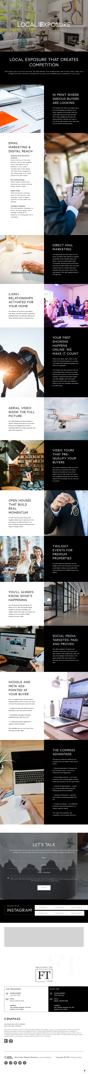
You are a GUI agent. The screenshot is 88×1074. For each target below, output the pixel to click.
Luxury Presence (45, 1057)
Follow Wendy (76, 907)
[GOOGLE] (20, 1063)
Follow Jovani (76, 913)
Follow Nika (59, 907)
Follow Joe (43, 907)
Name (44, 857)
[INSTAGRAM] (10, 1063)
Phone (44, 865)
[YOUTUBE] (15, 1063)
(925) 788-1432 (59, 995)
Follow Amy (59, 913)
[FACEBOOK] (6, 1063)
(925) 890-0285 (15, 995)
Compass (51, 1029)
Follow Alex (43, 913)
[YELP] (24, 1063)
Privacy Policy (55, 880)
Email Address (44, 872)
